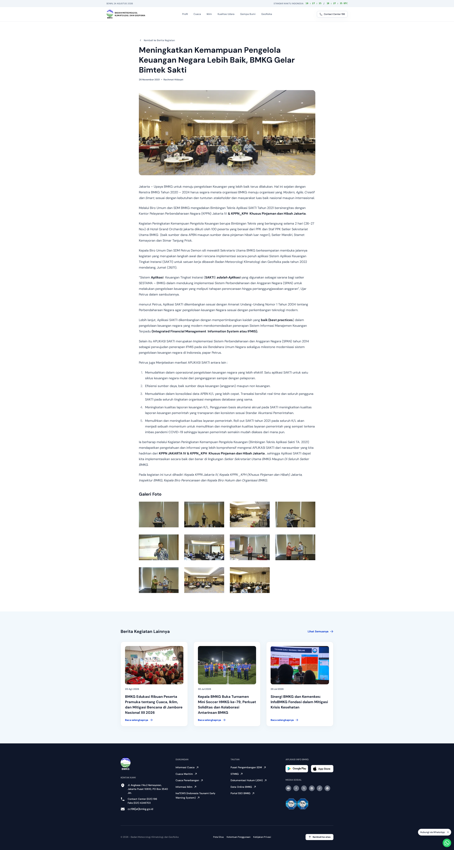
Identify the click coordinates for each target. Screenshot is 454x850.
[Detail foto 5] (159, 547)
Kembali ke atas (322, 836)
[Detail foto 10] (204, 580)
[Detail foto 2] (204, 514)
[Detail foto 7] (250, 547)
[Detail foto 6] (204, 547)
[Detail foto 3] (250, 514)
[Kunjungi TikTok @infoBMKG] (319, 788)
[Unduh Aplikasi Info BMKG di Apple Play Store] (322, 768)
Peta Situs (218, 836)
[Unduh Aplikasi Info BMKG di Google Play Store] (297, 768)
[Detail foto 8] (295, 547)
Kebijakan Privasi (262, 836)
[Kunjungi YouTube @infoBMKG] (288, 788)
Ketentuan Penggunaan (238, 836)
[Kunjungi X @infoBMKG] (304, 788)
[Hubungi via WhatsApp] (447, 843)
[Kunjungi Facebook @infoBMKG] (296, 788)
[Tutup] (448, 832)
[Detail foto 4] (295, 514)
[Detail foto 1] (159, 514)
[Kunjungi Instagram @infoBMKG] (312, 788)
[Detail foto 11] (250, 580)
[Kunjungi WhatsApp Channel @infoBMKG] (327, 788)
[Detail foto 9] (159, 580)
